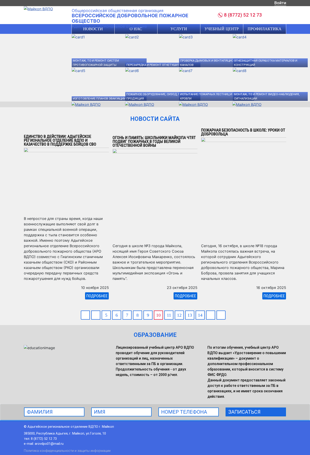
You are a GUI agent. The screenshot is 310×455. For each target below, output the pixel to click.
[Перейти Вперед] (210, 315)
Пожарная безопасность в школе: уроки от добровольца (243, 132)
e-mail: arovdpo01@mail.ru (44, 444)
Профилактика (264, 29)
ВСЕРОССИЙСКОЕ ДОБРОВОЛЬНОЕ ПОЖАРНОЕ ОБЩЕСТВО (130, 18)
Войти (280, 2)
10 (158, 315)
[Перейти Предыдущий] (95, 315)
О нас (136, 29)
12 (179, 315)
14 (200, 315)
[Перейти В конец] (221, 315)
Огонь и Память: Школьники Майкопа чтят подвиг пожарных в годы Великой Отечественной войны (154, 141)
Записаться (244, 412)
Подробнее (97, 295)
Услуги (178, 29)
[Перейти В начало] (85, 315)
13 (189, 315)
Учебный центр (221, 29)
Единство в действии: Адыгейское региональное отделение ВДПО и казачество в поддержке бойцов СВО (60, 140)
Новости (93, 29)
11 (169, 315)
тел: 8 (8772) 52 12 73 (40, 439)
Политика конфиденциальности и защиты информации (67, 451)
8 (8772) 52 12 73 (243, 15)
